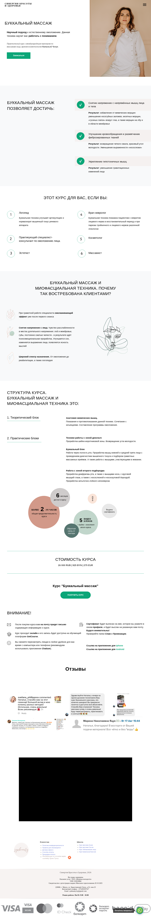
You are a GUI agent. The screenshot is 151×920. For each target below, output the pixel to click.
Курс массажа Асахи (86, 845)
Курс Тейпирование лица (87, 849)
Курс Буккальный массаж (87, 852)
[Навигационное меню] (144, 5)
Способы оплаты (48, 852)
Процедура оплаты (48, 854)
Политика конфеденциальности (53, 845)
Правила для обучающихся (51, 848)
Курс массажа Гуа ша (86, 847)
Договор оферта (47, 850)
